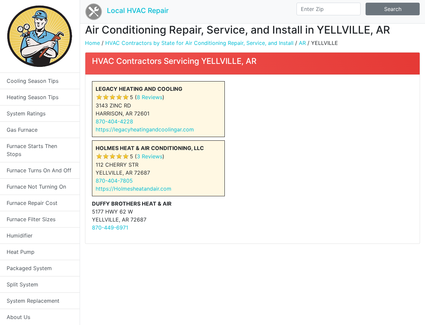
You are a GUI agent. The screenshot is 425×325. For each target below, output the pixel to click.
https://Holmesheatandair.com (133, 188)
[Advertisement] (335, 127)
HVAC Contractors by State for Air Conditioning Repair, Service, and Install (199, 43)
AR (302, 43)
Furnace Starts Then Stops (32, 150)
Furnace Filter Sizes (31, 219)
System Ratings (26, 113)
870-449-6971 (110, 227)
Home (92, 43)
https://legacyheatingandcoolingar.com (145, 129)
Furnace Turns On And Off (39, 170)
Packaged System (29, 268)
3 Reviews (149, 156)
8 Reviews (149, 97)
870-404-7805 (114, 180)
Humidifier (20, 235)
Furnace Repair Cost (32, 203)
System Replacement (33, 300)
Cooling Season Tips (32, 81)
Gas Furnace (22, 129)
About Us (18, 317)
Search (392, 9)
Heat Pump (21, 251)
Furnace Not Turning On (36, 186)
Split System (22, 284)
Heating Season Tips (32, 97)
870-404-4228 (114, 121)
